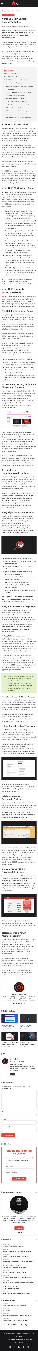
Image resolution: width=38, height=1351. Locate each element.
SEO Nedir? (19, 1339)
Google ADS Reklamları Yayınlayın (17, 98)
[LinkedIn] (19, 1004)
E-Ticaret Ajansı (19, 1342)
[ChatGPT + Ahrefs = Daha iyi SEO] (28, 1018)
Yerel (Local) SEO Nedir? (12, 73)
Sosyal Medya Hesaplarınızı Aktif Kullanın (19, 92)
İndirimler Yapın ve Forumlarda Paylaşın (18, 111)
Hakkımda (19, 1228)
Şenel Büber (15, 1059)
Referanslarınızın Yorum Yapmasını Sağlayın (20, 117)
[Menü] (2, 4)
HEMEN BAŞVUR (19, 1178)
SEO (12, 15)
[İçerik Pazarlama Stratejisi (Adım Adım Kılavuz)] (9, 1036)
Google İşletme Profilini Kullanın (16, 95)
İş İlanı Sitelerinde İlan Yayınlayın (17, 107)
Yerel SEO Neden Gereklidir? (14, 77)
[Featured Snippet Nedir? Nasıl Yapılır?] (9, 1018)
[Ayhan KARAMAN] (19, 3)
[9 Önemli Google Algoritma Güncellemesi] (28, 1036)
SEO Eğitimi (11, 1339)
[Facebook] (14, 1004)
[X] (16, 1004)
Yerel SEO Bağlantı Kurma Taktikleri (16, 80)
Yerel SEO (17, 11)
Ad (2, 1111)
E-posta (4, 1119)
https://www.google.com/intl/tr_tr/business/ (15, 525)
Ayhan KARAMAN (8, 11)
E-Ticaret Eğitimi (28, 1339)
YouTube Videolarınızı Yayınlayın (19, 101)
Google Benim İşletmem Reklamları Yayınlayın (22, 104)
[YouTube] (21, 1004)
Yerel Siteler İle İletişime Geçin (16, 83)
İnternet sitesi (5, 1127)
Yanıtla (12, 1074)
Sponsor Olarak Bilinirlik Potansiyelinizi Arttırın (20, 114)
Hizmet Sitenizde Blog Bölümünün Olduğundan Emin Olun (20, 87)
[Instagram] (24, 1004)
